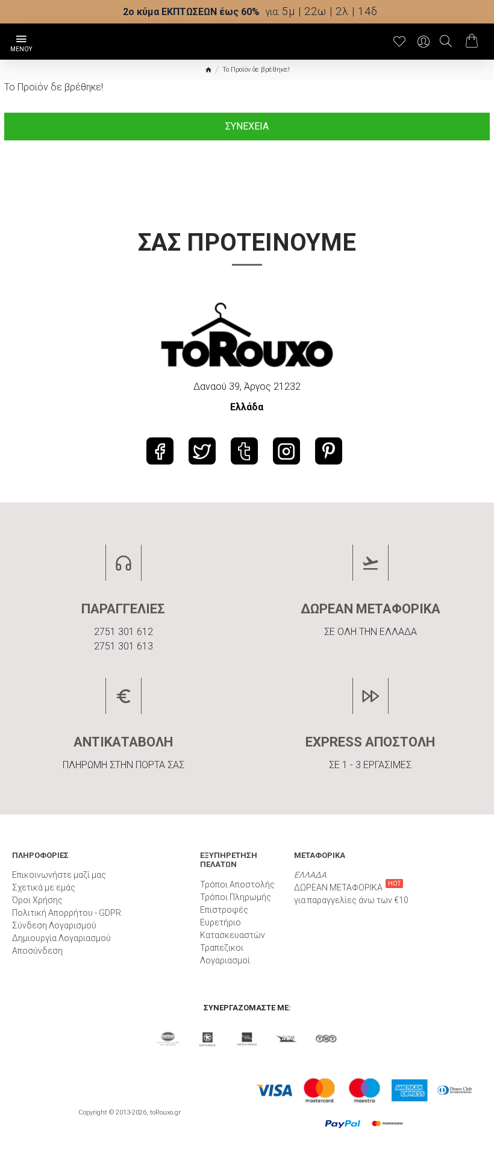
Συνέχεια (247, 126)
